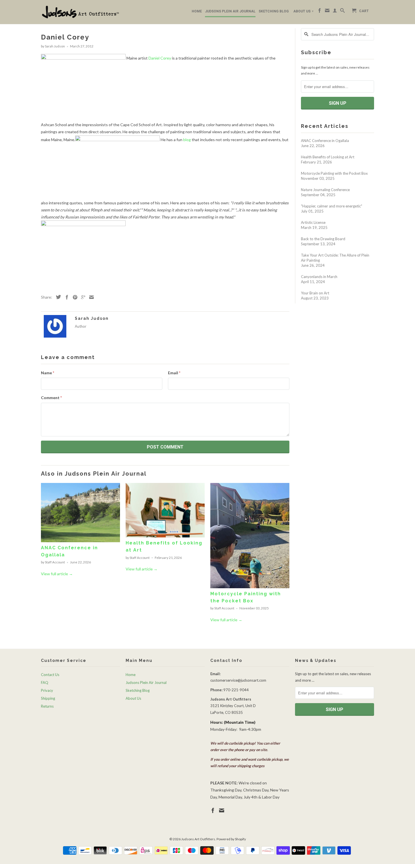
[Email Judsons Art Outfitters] (327, 11)
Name (47, 372)
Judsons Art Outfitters (198, 839)
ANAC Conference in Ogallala (325, 140)
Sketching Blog (274, 11)
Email (174, 372)
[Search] (342, 11)
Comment (51, 397)
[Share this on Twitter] (57, 296)
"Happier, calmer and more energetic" (331, 206)
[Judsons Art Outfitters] (80, 12)
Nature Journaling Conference (325, 189)
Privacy (47, 690)
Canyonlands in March (319, 276)
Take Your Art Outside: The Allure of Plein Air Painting (335, 258)
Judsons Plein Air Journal (230, 11)
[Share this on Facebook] (65, 297)
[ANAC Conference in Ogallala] (80, 540)
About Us (303, 11)
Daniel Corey (159, 58)
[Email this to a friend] (90, 297)
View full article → (57, 573)
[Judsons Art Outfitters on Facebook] (319, 11)
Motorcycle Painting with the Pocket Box (334, 173)
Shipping (48, 698)
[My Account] (335, 11)
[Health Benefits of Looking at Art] (165, 535)
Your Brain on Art (315, 293)
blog (187, 139)
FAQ (44, 682)
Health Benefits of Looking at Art (327, 157)
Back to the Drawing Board (323, 239)
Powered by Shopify (231, 839)
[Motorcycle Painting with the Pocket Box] (249, 586)
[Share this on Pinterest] (73, 297)
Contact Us (50, 674)
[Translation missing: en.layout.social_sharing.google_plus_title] (82, 297)
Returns (47, 706)
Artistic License (313, 222)
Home (197, 11)
